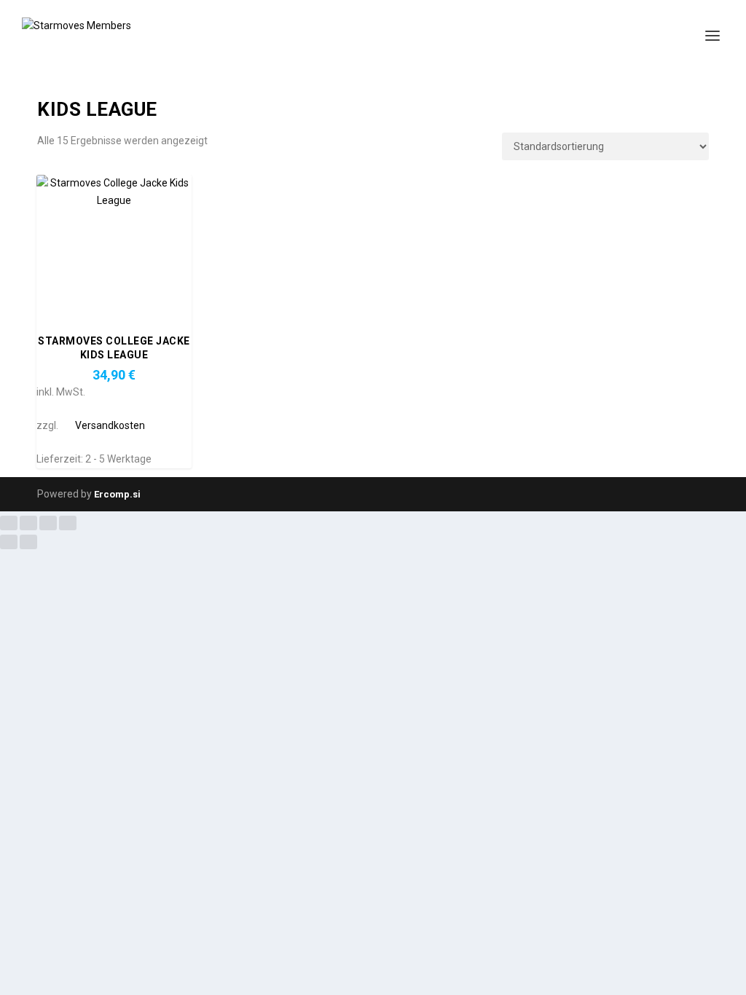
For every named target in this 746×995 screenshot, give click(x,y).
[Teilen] (48, 523)
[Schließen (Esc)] (67, 523)
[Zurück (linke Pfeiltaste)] (8, 542)
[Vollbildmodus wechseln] (28, 523)
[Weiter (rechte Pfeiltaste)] (28, 542)
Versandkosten (110, 425)
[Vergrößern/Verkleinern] (8, 523)
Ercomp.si (117, 494)
